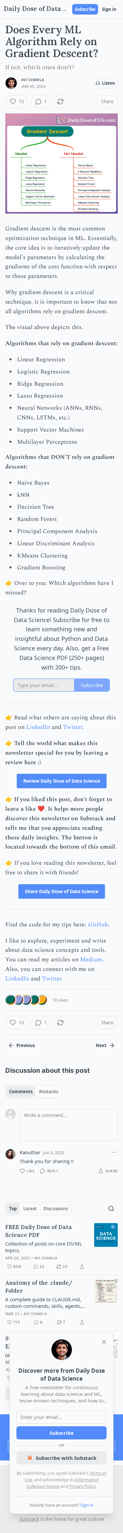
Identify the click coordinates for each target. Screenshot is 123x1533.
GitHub (98, 924)
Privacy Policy (82, 1486)
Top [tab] (13, 1209)
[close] (104, 1342)
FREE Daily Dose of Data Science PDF (38, 1231)
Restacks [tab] (48, 1092)
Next (101, 1045)
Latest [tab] (30, 1209)
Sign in (109, 9)
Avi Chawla (32, 79)
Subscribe (85, 9)
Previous (25, 1045)
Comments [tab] (20, 1092)
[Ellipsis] (114, 1152)
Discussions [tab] (55, 1209)
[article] (61, 1247)
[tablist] (33, 1091)
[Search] (111, 1208)
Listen (108, 83)
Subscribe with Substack (66, 1458)
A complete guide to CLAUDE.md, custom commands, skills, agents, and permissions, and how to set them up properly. (43, 1302)
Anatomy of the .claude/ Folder (38, 1286)
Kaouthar (30, 1152)
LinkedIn (38, 727)
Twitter (72, 727)
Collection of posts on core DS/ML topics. (43, 1246)
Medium (91, 959)
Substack (29, 1519)
